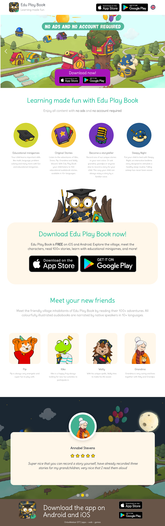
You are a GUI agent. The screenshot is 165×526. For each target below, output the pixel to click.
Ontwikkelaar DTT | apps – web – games (82, 522)
